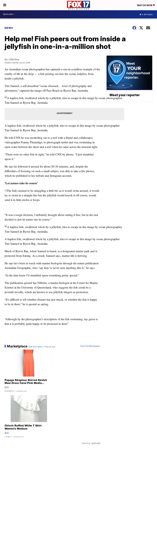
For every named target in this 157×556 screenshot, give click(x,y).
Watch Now (145, 5)
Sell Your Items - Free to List (42, 347)
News (9, 27)
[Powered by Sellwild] (95, 443)
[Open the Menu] (4, 5)
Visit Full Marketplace (90, 346)
